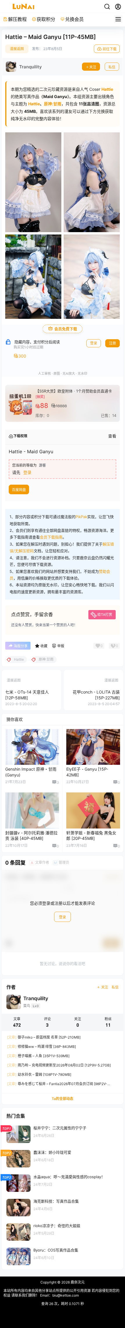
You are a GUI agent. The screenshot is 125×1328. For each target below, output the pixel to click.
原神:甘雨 (52, 103)
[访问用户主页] (24, 66)
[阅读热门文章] (62, 1134)
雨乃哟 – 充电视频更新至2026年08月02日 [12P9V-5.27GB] (59, 1065)
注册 (112, 343)
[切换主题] (106, 6)
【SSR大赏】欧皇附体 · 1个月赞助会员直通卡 (73, 391)
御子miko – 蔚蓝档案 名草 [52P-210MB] (44, 1037)
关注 (92, 67)
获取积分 (46, 19)
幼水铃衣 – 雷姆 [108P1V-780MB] (39, 1074)
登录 (93, 343)
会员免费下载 (65, 329)
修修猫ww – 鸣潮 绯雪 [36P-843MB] (41, 1046)
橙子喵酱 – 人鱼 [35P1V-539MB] (38, 1056)
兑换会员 (74, 19)
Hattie (34, 103)
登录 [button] (27, 472)
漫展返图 (17, 49)
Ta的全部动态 (62, 1098)
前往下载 (110, 49)
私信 (111, 67)
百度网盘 (19, 490)
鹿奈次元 (77, 1282)
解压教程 (17, 19)
